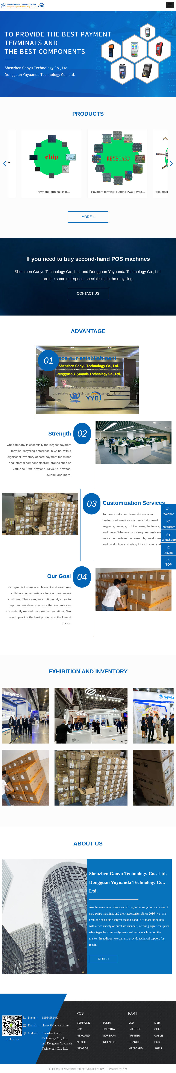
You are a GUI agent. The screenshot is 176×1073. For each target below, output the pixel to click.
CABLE (158, 1035)
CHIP (157, 1029)
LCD (131, 1022)
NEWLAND (83, 1035)
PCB (157, 1042)
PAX (79, 1029)
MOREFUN (109, 1035)
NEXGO (81, 1042)
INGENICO (109, 1042)
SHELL (158, 1048)
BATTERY (134, 1029)
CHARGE (134, 1042)
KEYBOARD (136, 1048)
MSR (157, 1022)
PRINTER (134, 1035)
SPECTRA (109, 1029)
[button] (170, 5)
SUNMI (107, 1022)
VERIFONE (83, 1022)
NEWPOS (82, 1048)
